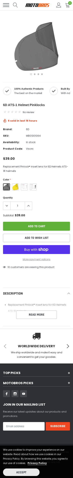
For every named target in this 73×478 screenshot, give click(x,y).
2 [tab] (34, 74)
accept (21, 472)
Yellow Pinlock (15, 186)
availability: (11, 142)
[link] (6, 393)
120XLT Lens (24, 186)
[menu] (6, 5)
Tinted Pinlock (6, 186)
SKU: (6, 135)
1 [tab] (31, 74)
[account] (58, 5)
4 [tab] (42, 74)
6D (27, 129)
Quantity (8, 197)
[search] (15, 5)
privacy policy (37, 463)
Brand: (7, 129)
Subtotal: (8, 215)
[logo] (37, 5)
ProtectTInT (33, 186)
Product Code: (13, 148)
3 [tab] (38, 74)
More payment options (36, 259)
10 (9, 267)
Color (7, 179)
